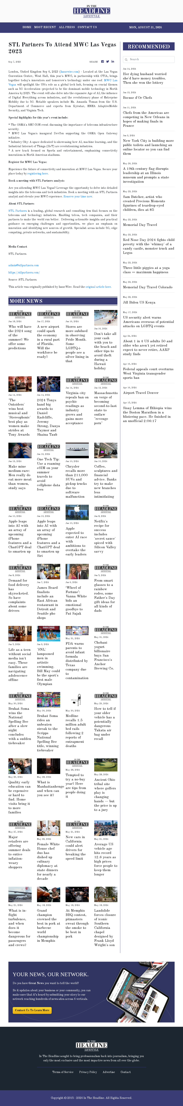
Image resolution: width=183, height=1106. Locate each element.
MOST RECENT (45, 27)
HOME (27, 27)
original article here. (99, 287)
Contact (126, 1072)
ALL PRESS (67, 27)
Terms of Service (62, 1072)
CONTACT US (87, 27)
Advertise (109, 1072)
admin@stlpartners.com (23, 265)
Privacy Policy (88, 1072)
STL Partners (17, 211)
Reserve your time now (77, 196)
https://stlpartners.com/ (24, 272)
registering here (37, 173)
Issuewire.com (69, 71)
